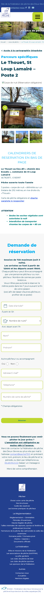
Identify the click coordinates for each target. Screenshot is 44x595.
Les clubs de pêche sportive (22, 561)
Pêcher (22, 496)
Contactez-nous (16, 8)
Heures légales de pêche (22, 523)
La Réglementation (22, 513)
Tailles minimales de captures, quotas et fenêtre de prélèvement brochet (22, 527)
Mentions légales (22, 578)
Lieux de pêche (13, 42)
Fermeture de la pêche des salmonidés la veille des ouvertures (22, 532)
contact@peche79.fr (20, 454)
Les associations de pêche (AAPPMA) (22, 553)
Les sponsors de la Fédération (22, 564)
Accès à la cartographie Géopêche (23, 50)
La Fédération (22, 546)
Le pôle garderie (22, 556)
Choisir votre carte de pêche (22, 500)
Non (13, 364)
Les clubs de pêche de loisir (22, 559)
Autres (22, 569)
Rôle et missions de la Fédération (22, 551)
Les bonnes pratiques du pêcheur (22, 508)
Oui (3, 364)
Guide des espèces (22, 506)
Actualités (22, 576)
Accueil (3, 42)
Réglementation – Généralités (22, 517)
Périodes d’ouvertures (22, 520)
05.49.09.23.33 (11, 463)
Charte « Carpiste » (22, 539)
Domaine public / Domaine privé (22, 536)
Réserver (22, 420)
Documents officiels (22, 542)
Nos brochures (22, 503)
